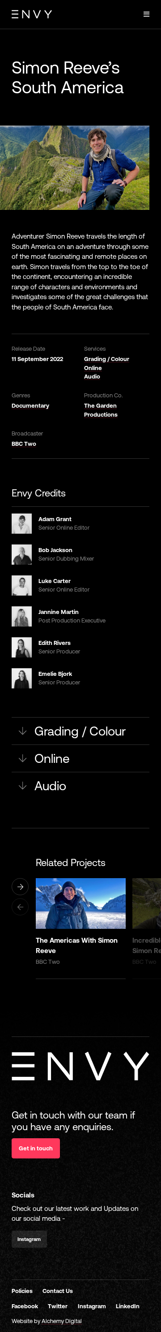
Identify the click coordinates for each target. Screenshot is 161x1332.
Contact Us (57, 1291)
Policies (22, 1291)
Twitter (58, 1306)
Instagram (92, 1306)
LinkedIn (128, 1306)
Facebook (25, 1306)
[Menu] (146, 14)
